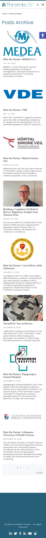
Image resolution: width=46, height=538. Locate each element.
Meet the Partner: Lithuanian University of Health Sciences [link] (18, 433)
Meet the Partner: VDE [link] (15, 109)
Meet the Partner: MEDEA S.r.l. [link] (19, 59)
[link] (42, 35)
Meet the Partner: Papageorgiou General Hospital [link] (19, 375)
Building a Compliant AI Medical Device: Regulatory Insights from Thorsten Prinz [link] (20, 212)
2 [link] (21, 468)
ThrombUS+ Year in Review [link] (17, 323)
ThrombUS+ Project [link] (21, 524)
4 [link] (28, 468)
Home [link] (4, 13)
